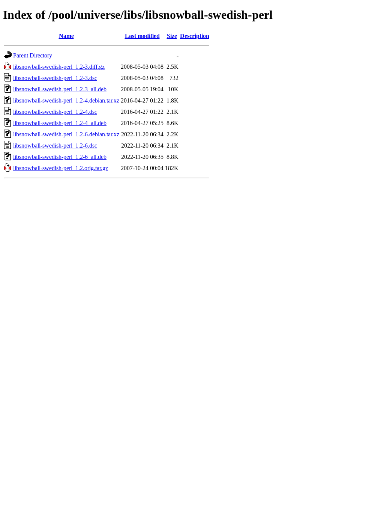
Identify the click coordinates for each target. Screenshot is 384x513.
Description (194, 36)
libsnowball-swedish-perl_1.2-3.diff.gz (59, 66)
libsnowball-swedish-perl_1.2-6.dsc (55, 145)
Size (172, 36)
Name (66, 36)
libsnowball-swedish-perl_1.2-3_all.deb (59, 89)
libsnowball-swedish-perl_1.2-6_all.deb (59, 157)
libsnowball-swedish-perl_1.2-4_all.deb (59, 123)
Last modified (142, 36)
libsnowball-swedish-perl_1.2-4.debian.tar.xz (66, 100)
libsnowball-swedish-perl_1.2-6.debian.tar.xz (66, 134)
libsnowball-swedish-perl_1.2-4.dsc (55, 112)
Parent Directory (32, 55)
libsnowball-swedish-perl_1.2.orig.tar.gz (60, 168)
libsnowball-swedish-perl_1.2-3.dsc (55, 78)
